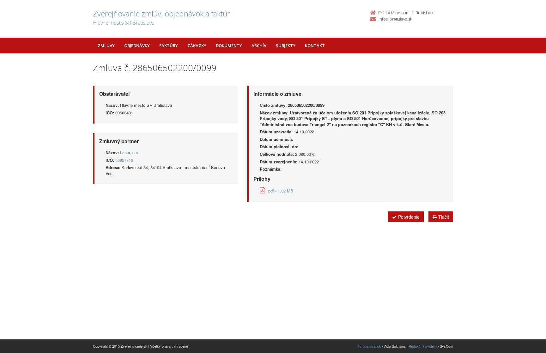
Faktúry (168, 45)
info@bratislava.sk (395, 19)
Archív (259, 45)
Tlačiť (443, 217)
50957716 (124, 160)
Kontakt (315, 45)
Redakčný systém (423, 346)
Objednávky (137, 45)
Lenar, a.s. (129, 152)
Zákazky (196, 45)
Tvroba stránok (369, 346)
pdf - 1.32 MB (280, 191)
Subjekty (285, 45)
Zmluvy (106, 45)
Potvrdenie (409, 217)
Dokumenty (229, 45)
